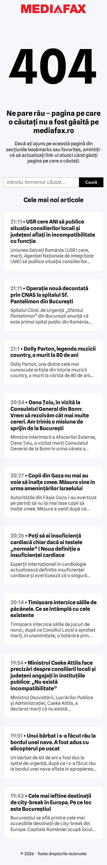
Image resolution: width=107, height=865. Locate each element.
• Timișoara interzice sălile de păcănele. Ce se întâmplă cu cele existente (53, 608)
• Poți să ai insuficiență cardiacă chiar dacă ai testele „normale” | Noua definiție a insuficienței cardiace (46, 545)
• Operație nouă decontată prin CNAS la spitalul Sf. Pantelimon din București (49, 294)
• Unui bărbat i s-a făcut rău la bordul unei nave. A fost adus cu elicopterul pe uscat (53, 742)
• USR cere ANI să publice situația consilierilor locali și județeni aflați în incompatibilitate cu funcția (52, 231)
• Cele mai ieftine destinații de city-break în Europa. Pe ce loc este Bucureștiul (51, 802)
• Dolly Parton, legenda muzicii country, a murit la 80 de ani (53, 352)
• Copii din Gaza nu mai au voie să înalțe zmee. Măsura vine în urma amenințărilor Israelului (52, 481)
